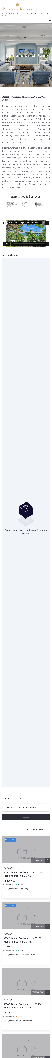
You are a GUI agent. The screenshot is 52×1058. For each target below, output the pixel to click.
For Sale (7, 798)
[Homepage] (17, 6)
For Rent (18, 798)
